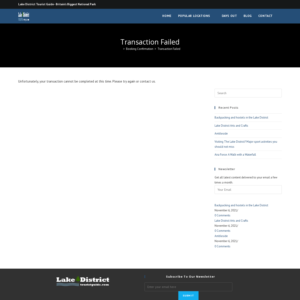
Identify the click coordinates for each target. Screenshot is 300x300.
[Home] (121, 49)
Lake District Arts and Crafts (231, 126)
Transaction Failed (168, 49)
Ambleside (221, 133)
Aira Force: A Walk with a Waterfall (235, 154)
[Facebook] (280, 4)
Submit (188, 295)
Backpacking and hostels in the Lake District (241, 117)
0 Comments (222, 215)
